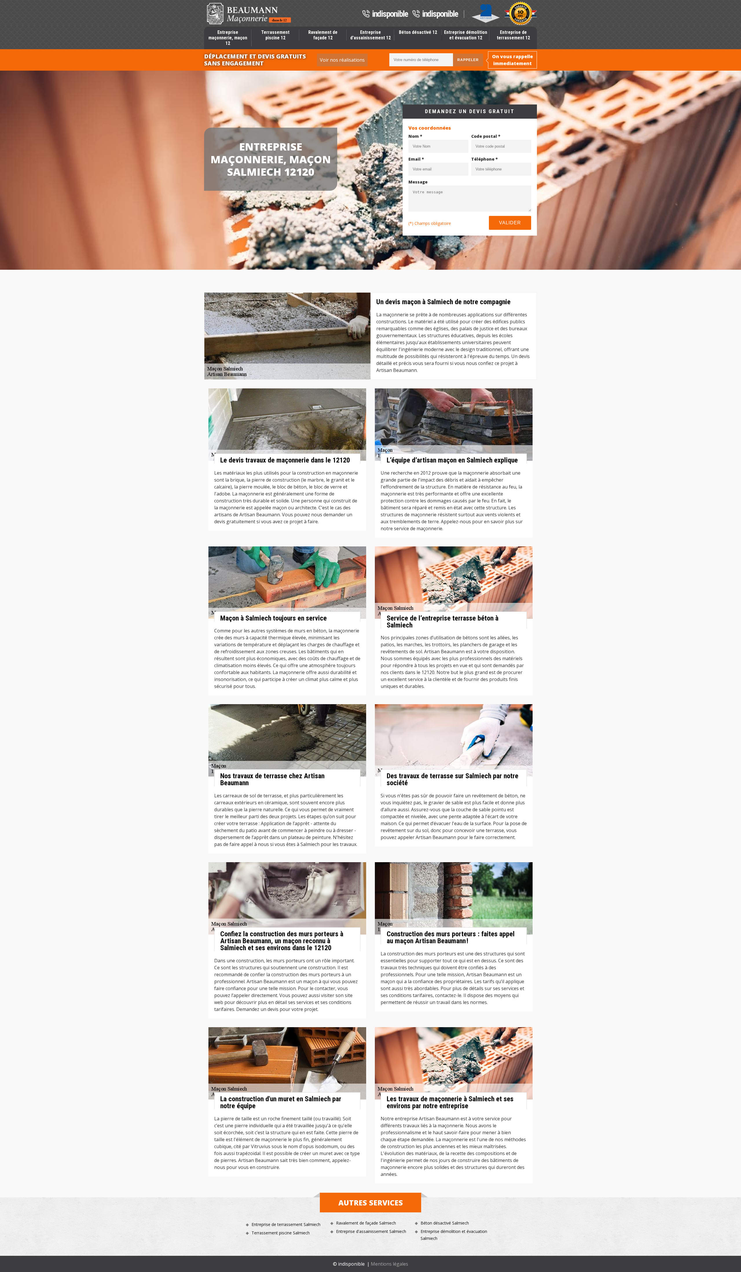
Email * (416, 159)
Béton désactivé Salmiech (445, 1223)
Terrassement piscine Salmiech (281, 1233)
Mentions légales (389, 1264)
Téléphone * (484, 159)
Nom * (415, 136)
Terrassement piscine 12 (275, 35)
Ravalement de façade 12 (323, 35)
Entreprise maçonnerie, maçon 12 (227, 38)
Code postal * (485, 136)
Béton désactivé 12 (418, 32)
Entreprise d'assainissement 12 (370, 35)
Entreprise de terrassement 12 (513, 35)
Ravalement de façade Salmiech (366, 1223)
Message (418, 182)
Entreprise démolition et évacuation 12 (465, 35)
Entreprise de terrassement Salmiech (286, 1224)
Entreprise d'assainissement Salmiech (371, 1231)
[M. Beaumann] (249, 13)
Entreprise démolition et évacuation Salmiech (454, 1235)
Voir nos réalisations (342, 60)
